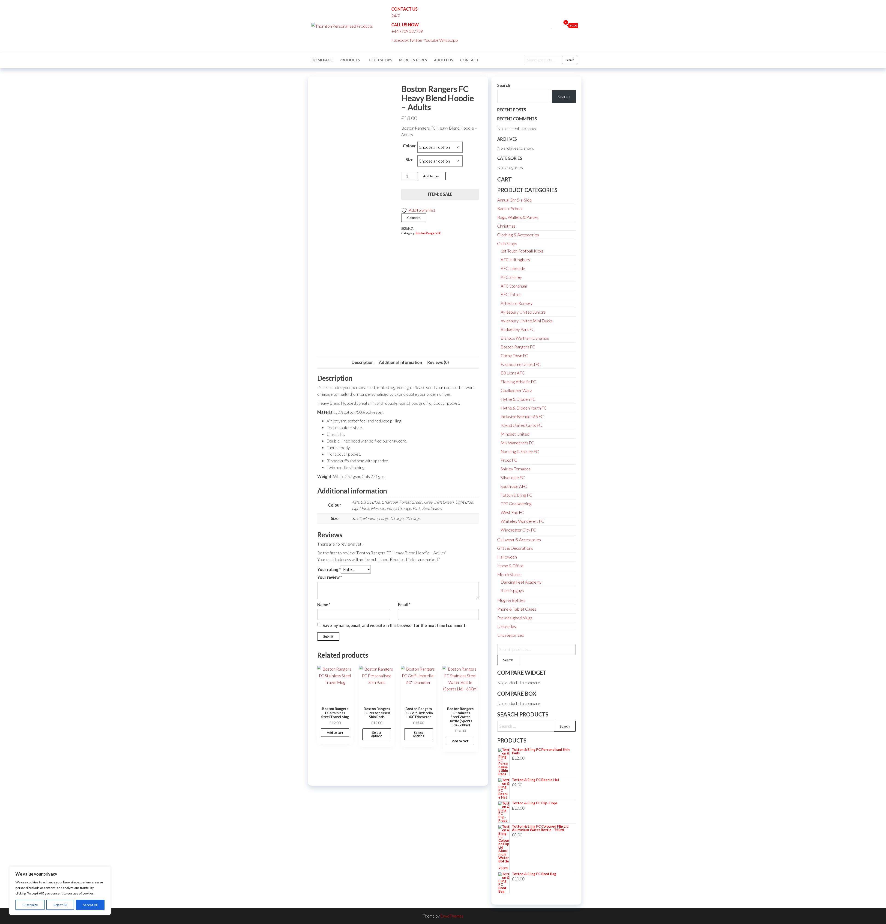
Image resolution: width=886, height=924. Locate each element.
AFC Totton (511, 294)
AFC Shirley (511, 277)
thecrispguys (512, 590)
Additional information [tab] (400, 362)
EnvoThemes (452, 915)
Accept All (90, 905)
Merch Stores (413, 60)
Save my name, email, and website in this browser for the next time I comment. (394, 625)
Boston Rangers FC (428, 233)
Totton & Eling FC (516, 495)
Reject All (60, 905)
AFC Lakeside (513, 268)
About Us (443, 60)
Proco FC (509, 460)
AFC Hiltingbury (515, 259)
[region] (60, 890)
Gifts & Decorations (515, 548)
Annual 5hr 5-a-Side (514, 199)
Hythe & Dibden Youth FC (524, 407)
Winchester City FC (518, 529)
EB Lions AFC (513, 372)
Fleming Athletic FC (518, 381)
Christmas (506, 226)
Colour (409, 145)
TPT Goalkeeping (516, 503)
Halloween (507, 556)
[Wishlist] (552, 25)
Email (404, 604)
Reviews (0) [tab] (438, 362)
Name (323, 604)
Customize (30, 905)
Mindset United (515, 434)
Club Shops (380, 60)
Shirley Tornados (515, 468)
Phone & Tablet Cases (516, 609)
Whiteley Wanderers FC (522, 521)
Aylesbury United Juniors (523, 312)
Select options (376, 734)
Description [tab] (363, 362)
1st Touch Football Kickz (522, 250)
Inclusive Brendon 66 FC (522, 416)
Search (570, 59)
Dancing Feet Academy (521, 582)
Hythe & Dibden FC (518, 399)
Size (409, 159)
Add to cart (431, 176)
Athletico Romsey (517, 303)
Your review (329, 577)
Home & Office (510, 565)
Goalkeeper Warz (516, 390)
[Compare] (546, 25)
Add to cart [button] (335, 732)
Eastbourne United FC (521, 364)
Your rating (329, 569)
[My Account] (556, 25)
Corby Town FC (514, 355)
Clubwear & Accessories (519, 539)
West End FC (512, 512)
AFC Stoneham (514, 285)
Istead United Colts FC (521, 425)
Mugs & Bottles (511, 600)
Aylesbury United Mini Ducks (527, 320)
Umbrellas (506, 626)
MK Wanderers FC (517, 442)
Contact (469, 60)
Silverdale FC (513, 477)
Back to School (510, 208)
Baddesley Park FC (518, 329)
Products (349, 60)
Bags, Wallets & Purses (518, 217)
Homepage (321, 60)
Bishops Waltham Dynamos (525, 338)
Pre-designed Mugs (515, 617)
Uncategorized (510, 635)
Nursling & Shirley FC (520, 451)
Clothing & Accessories (518, 234)
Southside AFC (514, 486)
